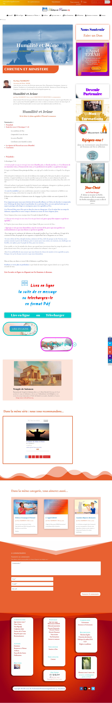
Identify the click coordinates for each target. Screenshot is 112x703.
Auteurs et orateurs (92, 15)
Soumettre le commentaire (90, 594)
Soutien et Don (53, 649)
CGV (85, 642)
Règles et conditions (85, 644)
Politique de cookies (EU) (85, 639)
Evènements (85, 622)
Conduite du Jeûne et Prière (35, 441)
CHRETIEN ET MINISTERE (52, 51)
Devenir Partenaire (53, 628)
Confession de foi (19, 629)
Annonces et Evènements (85, 625)
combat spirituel (29, 447)
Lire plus (96, 68)
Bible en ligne (19, 15)
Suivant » (46, 457)
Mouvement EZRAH (54, 624)
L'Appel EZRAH (92, 52)
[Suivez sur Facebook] (81, 688)
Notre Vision (17, 624)
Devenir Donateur (54, 632)
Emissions (17, 646)
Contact (103, 15)
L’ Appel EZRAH (51, 518)
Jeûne (40, 447)
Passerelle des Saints (20, 653)
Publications (79, 15)
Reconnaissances (19, 636)
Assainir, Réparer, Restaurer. (86, 518)
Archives (45, 15)
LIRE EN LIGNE (20, 328)
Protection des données (85, 637)
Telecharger (59, 344)
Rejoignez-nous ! (92, 140)
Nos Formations (69, 15)
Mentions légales (85, 635)
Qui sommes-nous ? (19, 622)
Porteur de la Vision (20, 631)
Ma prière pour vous (20, 634)
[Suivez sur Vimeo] (93, 688)
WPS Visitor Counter (57, 679)
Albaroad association (54, 626)
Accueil (10, 15)
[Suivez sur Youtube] (89, 688)
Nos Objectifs (18, 627)
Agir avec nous (55, 15)
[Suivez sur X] (85, 688)
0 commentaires (56, 97)
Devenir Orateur (54, 630)
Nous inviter (54, 634)
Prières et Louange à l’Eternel (25, 518)
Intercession (36, 447)
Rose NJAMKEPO (22, 51)
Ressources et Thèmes (32, 15)
